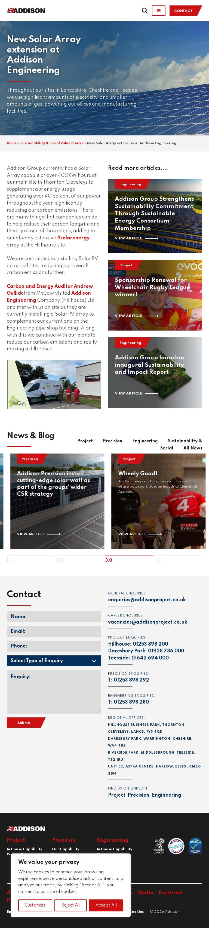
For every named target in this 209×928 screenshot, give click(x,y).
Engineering (145, 441)
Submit (23, 723)
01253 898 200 (150, 644)
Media (145, 892)
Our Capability (65, 849)
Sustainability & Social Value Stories (52, 143)
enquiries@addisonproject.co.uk (147, 599)
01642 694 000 (150, 658)
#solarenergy (73, 238)
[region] (71, 885)
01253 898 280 (131, 702)
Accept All (106, 905)
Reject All (70, 905)
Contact (183, 11)
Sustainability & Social (181, 445)
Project (85, 441)
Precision (112, 441)
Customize (35, 905)
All (192, 448)
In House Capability (24, 849)
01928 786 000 (166, 651)
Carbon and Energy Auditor (40, 286)
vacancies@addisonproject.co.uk (147, 622)
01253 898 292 (131, 680)
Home (12, 143)
